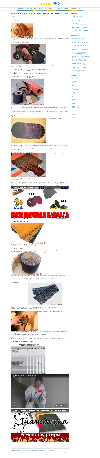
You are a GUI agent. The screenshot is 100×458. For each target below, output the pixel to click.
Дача (73, 85)
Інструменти (74, 92)
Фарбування (74, 117)
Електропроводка (75, 89)
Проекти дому (74, 109)
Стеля (73, 111)
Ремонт (73, 110)
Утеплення (74, 115)
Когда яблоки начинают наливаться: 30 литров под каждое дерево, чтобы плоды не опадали (80, 65)
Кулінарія (73, 97)
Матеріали (74, 102)
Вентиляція (74, 79)
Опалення (73, 104)
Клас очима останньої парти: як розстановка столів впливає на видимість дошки (80, 40)
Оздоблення (14, 16)
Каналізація (74, 95)
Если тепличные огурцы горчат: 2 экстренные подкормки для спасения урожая (79, 60)
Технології (74, 114)
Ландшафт (74, 100)
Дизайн (73, 88)
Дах (72, 84)
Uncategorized (74, 78)
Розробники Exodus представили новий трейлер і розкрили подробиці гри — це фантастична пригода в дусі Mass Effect (79, 54)
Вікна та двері (74, 81)
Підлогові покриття (75, 107)
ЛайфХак (73, 99)
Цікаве (73, 120)
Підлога (73, 106)
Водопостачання (75, 82)
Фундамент (74, 118)
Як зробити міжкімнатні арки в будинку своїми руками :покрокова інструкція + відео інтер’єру (34, 450)
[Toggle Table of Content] (16, 21)
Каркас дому (74, 96)
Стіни (73, 113)
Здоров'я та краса (75, 91)
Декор (73, 86)
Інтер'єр (73, 93)
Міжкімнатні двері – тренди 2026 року (79, 45)
